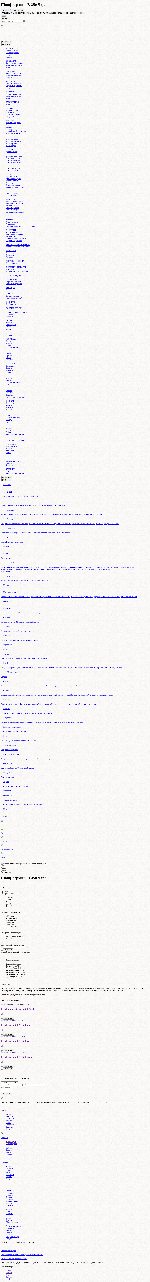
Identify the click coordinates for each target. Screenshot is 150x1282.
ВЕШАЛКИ (11, 251)
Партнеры (10, 1125)
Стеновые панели (77, 569)
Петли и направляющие (116, 567)
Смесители (65, 569)
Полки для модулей (13, 276)
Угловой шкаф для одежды (16, 131)
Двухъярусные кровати (15, 203)
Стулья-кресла (11, 195)
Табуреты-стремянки (14, 241)
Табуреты (9, 335)
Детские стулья (12, 181)
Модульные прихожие (14, 96)
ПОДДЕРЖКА (72, 13)
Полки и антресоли (13, 347)
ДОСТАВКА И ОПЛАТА (26, 13)
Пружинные (10, 224)
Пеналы (9, 127)
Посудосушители (43, 569)
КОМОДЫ (10, 288)
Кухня (9, 492)
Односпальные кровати (15, 212)
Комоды (9, 353)
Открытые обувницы (14, 284)
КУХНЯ (9, 49)
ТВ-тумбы (10, 117)
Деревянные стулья (13, 179)
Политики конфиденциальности (120, 1102)
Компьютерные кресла (15, 434)
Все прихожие (11, 446)
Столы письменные (13, 160)
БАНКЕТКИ (11, 302)
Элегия (134, 597)
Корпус (6, 546)
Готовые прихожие (13, 94)
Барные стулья (11, 177)
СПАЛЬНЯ (10, 71)
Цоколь (108, 569)
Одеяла (8, 310)
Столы (8, 327)
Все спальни (11, 366)
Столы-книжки (12, 170)
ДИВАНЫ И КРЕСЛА (15, 261)
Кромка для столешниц (86, 567)
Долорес (33, 597)
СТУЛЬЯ (9, 174)
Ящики (4, 677)
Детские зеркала (12, 296)
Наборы (6, 585)
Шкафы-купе (11, 146)
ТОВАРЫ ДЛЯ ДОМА (15, 308)
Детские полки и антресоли (17, 271)
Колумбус (5, 10)
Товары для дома (10, 800)
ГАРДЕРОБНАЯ (12, 102)
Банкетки (9, 360)
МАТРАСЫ (10, 220)
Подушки (9, 314)
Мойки (99, 567)
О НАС (82, 13)
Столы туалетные (13, 168)
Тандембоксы (100, 569)
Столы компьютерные (14, 156)
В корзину (8, 950)
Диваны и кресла (10, 745)
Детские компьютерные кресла (18, 247)
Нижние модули (20, 580)
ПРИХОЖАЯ (11, 92)
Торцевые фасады (41, 580)
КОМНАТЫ (6, 44)
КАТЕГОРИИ (6, 42)
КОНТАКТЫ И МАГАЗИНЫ (46, 13)
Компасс (53, 597)
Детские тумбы (12, 110)
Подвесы (32, 569)
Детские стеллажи (13, 125)
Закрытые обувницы (14, 282)
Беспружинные (12, 222)
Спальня (10, 510)
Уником (128, 597)
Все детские (10, 403)
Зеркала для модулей (14, 298)
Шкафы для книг (12, 139)
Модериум (94, 597)
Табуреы (9, 432)
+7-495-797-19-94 (17, 10)
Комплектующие (12, 53)
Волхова (21, 597)
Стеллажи (10, 129)
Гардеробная (8, 645)
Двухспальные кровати (15, 201)
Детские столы (11, 152)
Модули (9, 57)
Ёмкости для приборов (68, 567)
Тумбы (8, 345)
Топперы (9, 316)
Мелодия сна (85, 597)
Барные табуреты (12, 232)
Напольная (10, 257)
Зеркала (9, 356)
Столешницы (89, 569)
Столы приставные (13, 162)
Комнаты (7, 485)
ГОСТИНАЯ (11, 61)
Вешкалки (10, 451)
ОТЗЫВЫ (61, 13)
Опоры (104, 567)
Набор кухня (11, 325)
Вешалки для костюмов (15, 253)
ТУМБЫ (9, 108)
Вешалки (9, 395)
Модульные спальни (14, 75)
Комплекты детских (14, 84)
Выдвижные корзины (30, 567)
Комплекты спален (13, 73)
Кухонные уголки (13, 185)
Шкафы (9, 343)
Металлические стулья (15, 187)
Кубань (71, 597)
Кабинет (10, 537)
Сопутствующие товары (15, 440)
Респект (105, 597)
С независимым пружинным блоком (20, 226)
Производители (9, 592)
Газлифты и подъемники (49, 567)
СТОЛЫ (9, 150)
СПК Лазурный (119, 597)
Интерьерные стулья (14, 183)
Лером (77, 597)
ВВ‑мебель (13, 597)
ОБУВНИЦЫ (11, 280)
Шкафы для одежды (14, 141)
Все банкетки (11, 304)
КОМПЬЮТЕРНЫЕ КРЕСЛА (18, 245)
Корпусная (10, 255)
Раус (100, 597)
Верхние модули (7, 580)
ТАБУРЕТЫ (11, 230)
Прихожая (11, 528)
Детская (10, 519)
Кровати (9, 368)
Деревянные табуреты (14, 234)
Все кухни (10, 323)
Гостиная (10, 501)
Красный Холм (63, 597)
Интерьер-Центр (43, 597)
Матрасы (9, 370)
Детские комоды (12, 290)
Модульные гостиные (14, 65)
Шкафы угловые (12, 144)
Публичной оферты (97, 1102)
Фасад (5, 601)
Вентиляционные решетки (11, 567)
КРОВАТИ (10, 199)
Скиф (110, 597)
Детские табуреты (13, 236)
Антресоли (10, 269)
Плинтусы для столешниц (18, 569)
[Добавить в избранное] (2, 1069)
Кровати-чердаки (12, 210)
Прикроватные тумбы (14, 115)
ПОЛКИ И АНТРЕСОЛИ (16, 267)
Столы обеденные (13, 158)
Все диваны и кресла (14, 263)
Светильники (55, 569)
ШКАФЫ (10, 121)
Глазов (27, 597)
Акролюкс (5, 597)
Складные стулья (12, 193)
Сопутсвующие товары (15, 397)
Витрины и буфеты (13, 123)
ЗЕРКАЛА (10, 294)
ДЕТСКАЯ (10, 82)
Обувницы (10, 112)
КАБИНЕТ (10, 469)
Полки (8, 273)
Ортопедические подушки (16, 312)
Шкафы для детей (13, 133)
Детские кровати (12, 206)
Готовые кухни (12, 51)
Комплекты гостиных (14, 63)
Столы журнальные (13, 154)
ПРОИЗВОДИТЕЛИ (9, 13)
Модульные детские (14, 86)
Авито (5, 816)
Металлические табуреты (16, 239)
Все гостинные (12, 341)
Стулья (8, 329)
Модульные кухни (13, 55)
